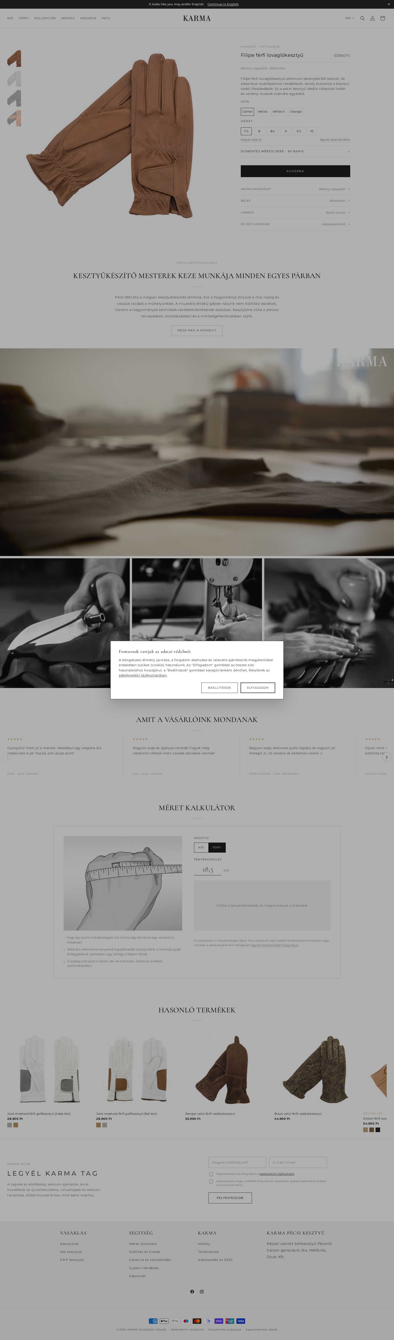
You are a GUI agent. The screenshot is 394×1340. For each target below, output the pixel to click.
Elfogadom (258, 687)
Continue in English (223, 4)
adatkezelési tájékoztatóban (143, 675)
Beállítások (219, 687)
